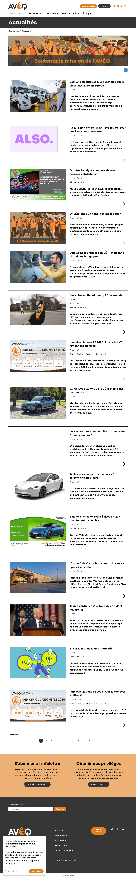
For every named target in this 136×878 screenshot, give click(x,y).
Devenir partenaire (64, 850)
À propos (87, 13)
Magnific (73, 860)
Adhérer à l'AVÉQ (98, 784)
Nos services (35, 13)
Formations (60, 840)
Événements (61, 835)
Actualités (59, 830)
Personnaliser (11, 871)
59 (95, 741)
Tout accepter (36, 871)
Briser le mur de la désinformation (92, 648)
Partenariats (61, 845)
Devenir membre (88, 6)
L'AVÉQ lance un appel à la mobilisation (95, 213)
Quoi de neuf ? (15, 13)
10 (89, 741)
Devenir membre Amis (37, 784)
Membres (51, 13)
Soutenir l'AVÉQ (69, 13)
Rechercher (60, 809)
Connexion (104, 6)
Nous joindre (99, 831)
